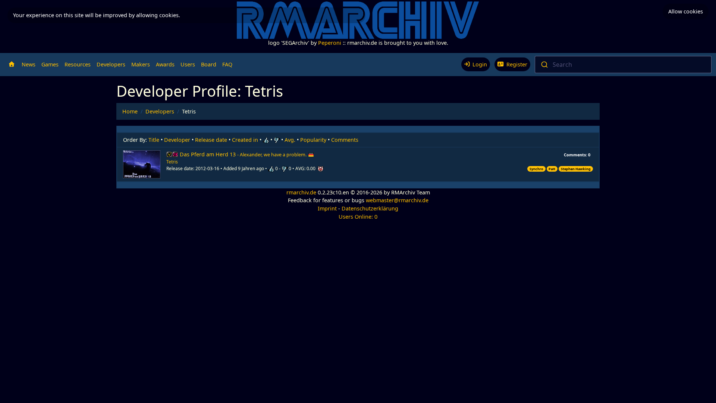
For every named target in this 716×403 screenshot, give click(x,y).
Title (153, 139)
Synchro (536, 168)
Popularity (313, 139)
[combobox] (623, 64)
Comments (344, 139)
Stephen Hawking (576, 168)
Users (187, 64)
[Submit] (544, 64)
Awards (165, 64)
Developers (111, 64)
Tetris (172, 162)
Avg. (290, 139)
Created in (245, 139)
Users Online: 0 (358, 216)
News (28, 64)
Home (130, 111)
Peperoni (329, 42)
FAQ (227, 64)
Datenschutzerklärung (370, 208)
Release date (211, 139)
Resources (78, 64)
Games (50, 64)
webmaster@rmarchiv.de (397, 200)
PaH (552, 168)
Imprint (327, 208)
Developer (177, 139)
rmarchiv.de (301, 192)
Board (208, 64)
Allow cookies (685, 11)
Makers (140, 64)
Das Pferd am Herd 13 (243, 154)
